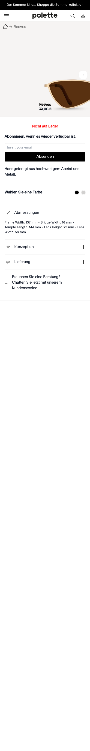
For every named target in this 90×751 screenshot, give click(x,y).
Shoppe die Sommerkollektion (60, 4)
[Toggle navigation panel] (6, 15)
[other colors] (75, 192)
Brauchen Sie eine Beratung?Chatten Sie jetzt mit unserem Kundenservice (37, 282)
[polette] (45, 15)
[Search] (72, 15)
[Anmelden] (83, 15)
